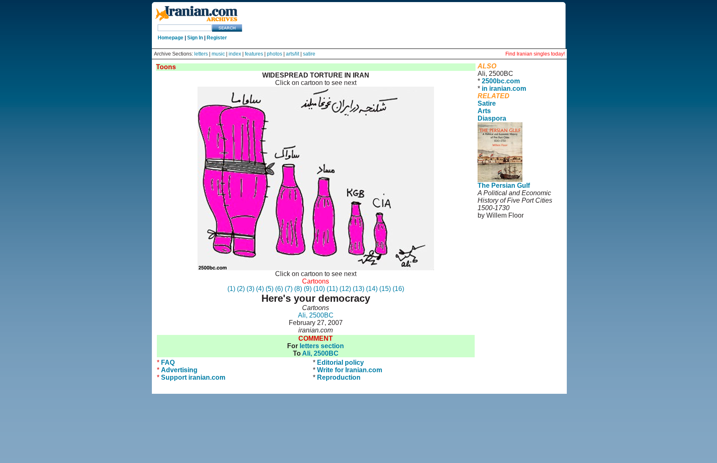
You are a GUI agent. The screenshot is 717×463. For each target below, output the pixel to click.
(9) (308, 288)
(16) (398, 288)
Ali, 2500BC (316, 315)
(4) (260, 288)
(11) (332, 288)
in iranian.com (504, 88)
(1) (231, 288)
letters (201, 54)
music (218, 54)
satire (309, 54)
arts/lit (292, 54)
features (254, 54)
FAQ (168, 362)
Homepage (170, 38)
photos (274, 54)
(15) (385, 288)
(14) (372, 288)
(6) (279, 288)
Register (217, 38)
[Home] (196, 21)
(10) (319, 288)
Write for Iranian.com (349, 369)
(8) (298, 288)
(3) (250, 288)
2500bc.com (501, 81)
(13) (358, 288)
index (235, 54)
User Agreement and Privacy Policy (512, 245)
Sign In (195, 38)
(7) (289, 288)
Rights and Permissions (509, 256)
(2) (241, 288)
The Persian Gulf (504, 185)
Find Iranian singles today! (535, 54)
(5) (269, 288)
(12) (345, 288)
